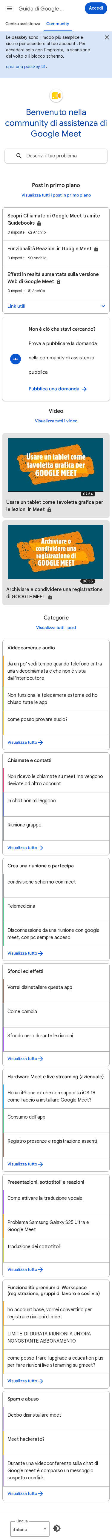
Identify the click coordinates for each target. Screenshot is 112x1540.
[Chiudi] (107, 38)
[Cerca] (19, 156)
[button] (9, 8)
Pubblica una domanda (55, 389)
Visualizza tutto (22, 742)
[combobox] (56, 156)
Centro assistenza (22, 23)
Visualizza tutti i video (56, 421)
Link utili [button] (16, 306)
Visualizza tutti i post (56, 627)
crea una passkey (23, 66)
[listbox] (30, 1529)
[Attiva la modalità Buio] (57, 1528)
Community (57, 23)
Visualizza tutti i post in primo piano (56, 195)
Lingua (22, 1521)
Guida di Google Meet (43, 8)
